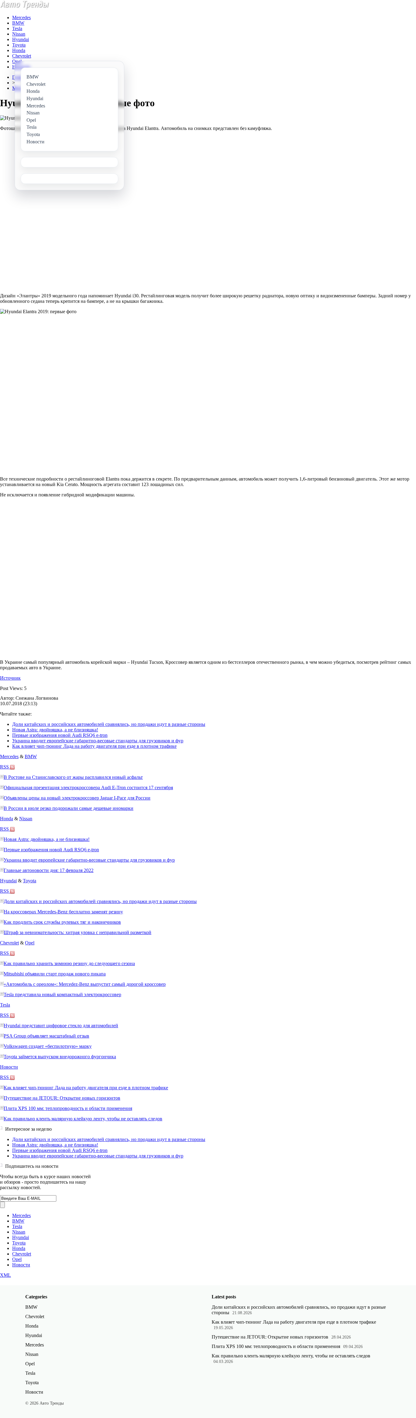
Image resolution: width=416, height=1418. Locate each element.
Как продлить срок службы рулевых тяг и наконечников (62, 922)
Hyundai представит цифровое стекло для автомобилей (61, 1025)
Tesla (17, 28)
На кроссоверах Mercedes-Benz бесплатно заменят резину (63, 911)
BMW (18, 23)
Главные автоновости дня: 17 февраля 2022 (48, 870)
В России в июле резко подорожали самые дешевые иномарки (68, 808)
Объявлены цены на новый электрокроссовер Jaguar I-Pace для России (77, 797)
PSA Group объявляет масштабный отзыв (46, 1035)
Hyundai (20, 39)
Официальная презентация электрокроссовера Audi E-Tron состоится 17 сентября (88, 787)
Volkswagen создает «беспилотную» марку (48, 1046)
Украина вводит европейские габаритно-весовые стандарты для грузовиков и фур (97, 740)
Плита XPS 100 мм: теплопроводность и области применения (68, 1108)
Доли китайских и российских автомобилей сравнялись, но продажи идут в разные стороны (108, 724)
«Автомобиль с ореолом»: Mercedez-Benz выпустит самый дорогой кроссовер (85, 984)
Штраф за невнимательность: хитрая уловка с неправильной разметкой (77, 932)
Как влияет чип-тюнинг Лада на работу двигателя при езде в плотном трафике (94, 746)
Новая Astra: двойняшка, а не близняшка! (55, 729)
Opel (17, 61)
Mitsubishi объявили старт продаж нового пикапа (55, 973)
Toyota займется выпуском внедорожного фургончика (60, 1056)
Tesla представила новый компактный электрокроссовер (62, 994)
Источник (10, 678)
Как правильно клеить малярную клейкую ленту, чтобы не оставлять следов (83, 1118)
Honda (18, 50)
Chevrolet (21, 55)
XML (5, 1275)
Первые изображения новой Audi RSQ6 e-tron (60, 735)
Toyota (19, 44)
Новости (9, 1067)
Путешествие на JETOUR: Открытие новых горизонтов (62, 1098)
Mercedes (21, 17)
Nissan (18, 34)
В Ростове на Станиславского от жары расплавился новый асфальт (73, 777)
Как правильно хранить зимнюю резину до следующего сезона (69, 963)
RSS (5, 766)
